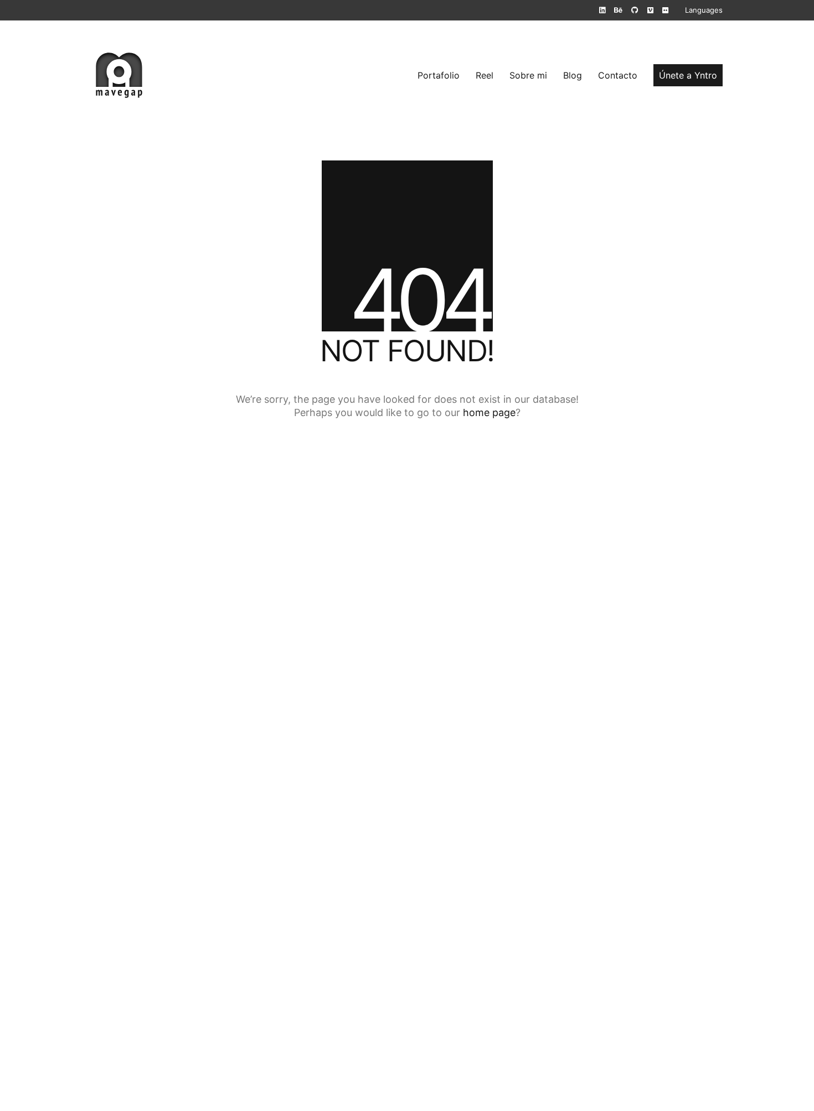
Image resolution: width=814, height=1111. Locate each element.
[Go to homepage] (119, 75)
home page (489, 412)
